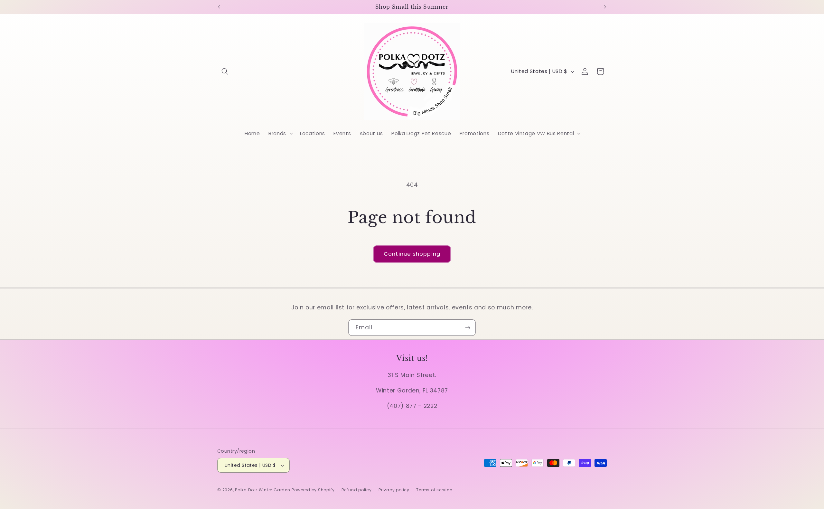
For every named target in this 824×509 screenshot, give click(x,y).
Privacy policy (394, 490)
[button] (225, 71)
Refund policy (357, 490)
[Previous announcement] (219, 7)
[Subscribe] (467, 327)
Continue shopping (412, 254)
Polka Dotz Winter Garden (262, 490)
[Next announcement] (605, 7)
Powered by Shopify (313, 490)
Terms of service (434, 490)
